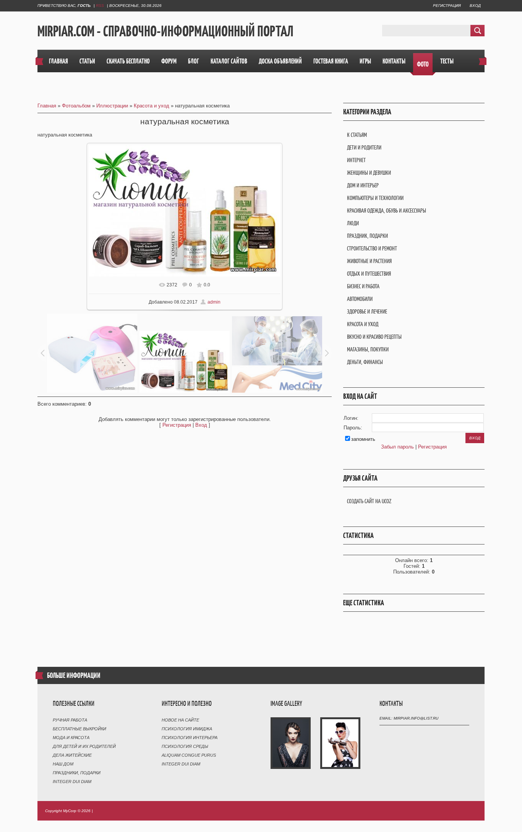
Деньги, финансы (365, 362)
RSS (100, 5)
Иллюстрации (112, 106)
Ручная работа (70, 720)
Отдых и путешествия (369, 273)
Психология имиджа (187, 728)
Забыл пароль (397, 447)
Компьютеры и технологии (375, 198)
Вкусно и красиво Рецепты (374, 336)
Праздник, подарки (367, 235)
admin (214, 302)
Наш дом (63, 764)
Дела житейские (72, 755)
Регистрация (447, 5)
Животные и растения (369, 261)
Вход (475, 5)
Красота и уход (151, 106)
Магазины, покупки (368, 349)
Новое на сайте (180, 720)
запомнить (363, 439)
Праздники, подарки (77, 772)
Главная (46, 106)
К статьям (357, 134)
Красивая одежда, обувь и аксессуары (386, 210)
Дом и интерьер (363, 185)
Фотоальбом (76, 106)
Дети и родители (364, 147)
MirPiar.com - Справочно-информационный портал (165, 31)
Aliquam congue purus (189, 755)
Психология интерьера (189, 737)
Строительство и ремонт (372, 248)
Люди (353, 223)
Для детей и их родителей (84, 746)
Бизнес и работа (363, 286)
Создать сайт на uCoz (369, 501)
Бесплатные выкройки (79, 728)
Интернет (356, 160)
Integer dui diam (72, 781)
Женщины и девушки (369, 172)
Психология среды (185, 746)
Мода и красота (71, 737)
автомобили (360, 298)
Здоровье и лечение (367, 311)
